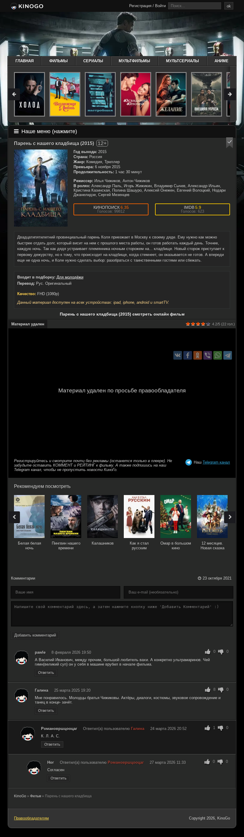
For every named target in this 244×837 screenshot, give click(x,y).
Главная (24, 61)
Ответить (46, 673)
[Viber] (207, 355)
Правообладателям (31, 818)
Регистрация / (141, 6)
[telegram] (227, 355)
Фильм (35, 796)
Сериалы (93, 61)
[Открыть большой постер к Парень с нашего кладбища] (41, 188)
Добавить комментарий (35, 635)
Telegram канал (216, 462)
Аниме (222, 61)
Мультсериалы (182, 61)
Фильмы (58, 61)
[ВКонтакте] (177, 355)
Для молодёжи (70, 277)
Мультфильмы (134, 61)
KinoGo (20, 796)
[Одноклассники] (197, 355)
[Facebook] (187, 355)
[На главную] (26, 6)
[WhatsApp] (217, 355)
